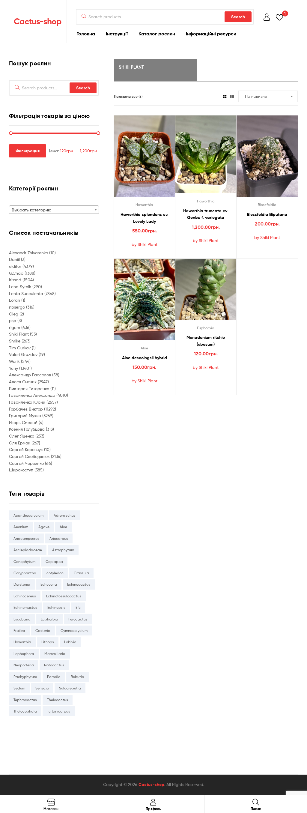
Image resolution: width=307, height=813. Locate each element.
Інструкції (117, 34)
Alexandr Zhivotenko (29, 252)
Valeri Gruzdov (24, 354)
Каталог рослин (157, 34)
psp (13, 320)
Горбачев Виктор (26, 408)
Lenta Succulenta (26, 293)
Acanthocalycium (28, 515)
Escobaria (22, 619)
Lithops (47, 642)
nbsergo (17, 306)
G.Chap (17, 273)
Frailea (19, 630)
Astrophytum (63, 550)
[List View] (232, 96)
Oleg (14, 313)
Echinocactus (78, 584)
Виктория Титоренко (29, 388)
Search (238, 16)
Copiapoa (54, 561)
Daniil (15, 259)
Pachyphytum (25, 676)
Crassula (81, 573)
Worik (15, 361)
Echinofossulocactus (63, 596)
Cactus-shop (37, 21)
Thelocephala (25, 711)
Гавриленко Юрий (27, 402)
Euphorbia (205, 328)
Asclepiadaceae (27, 550)
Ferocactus (78, 619)
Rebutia (77, 676)
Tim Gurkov (20, 347)
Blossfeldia (267, 204)
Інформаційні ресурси (211, 34)
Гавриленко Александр (32, 395)
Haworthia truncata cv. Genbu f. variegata (205, 214)
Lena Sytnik (20, 286)
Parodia (54, 676)
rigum (15, 327)
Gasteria (42, 630)
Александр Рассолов (30, 374)
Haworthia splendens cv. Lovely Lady (144, 218)
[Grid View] (224, 96)
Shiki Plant (19, 333)
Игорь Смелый (24, 422)
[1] (279, 17)
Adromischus (65, 515)
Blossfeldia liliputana (267, 214)
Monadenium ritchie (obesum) (205, 341)
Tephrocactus (25, 700)
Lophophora (23, 653)
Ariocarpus (58, 538)
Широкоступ (21, 469)
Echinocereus (24, 596)
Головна (85, 34)
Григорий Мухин (25, 415)
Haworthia (144, 204)
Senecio (42, 688)
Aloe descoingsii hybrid (144, 357)
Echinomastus (25, 607)
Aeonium (20, 527)
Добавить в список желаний (137, 160)
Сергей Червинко (27, 463)
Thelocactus (57, 700)
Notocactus (54, 665)
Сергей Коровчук (26, 449)
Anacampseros (26, 538)
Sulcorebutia (70, 688)
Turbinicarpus (58, 711)
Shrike (15, 340)
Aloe (144, 348)
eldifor (15, 266)
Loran (15, 300)
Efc (78, 607)
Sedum (19, 688)
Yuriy (14, 368)
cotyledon (55, 573)
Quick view (151, 160)
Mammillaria (54, 653)
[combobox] (54, 209)
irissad (15, 279)
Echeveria (48, 584)
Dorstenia (21, 584)
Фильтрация (28, 151)
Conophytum (24, 561)
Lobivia (70, 642)
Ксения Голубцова (27, 429)
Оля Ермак (20, 442)
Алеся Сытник (23, 381)
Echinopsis (56, 607)
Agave (43, 527)
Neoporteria (23, 665)
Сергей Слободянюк (30, 456)
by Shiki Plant (144, 244)
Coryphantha (24, 573)
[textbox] (54, 210)
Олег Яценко (22, 435)
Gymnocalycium (74, 630)
